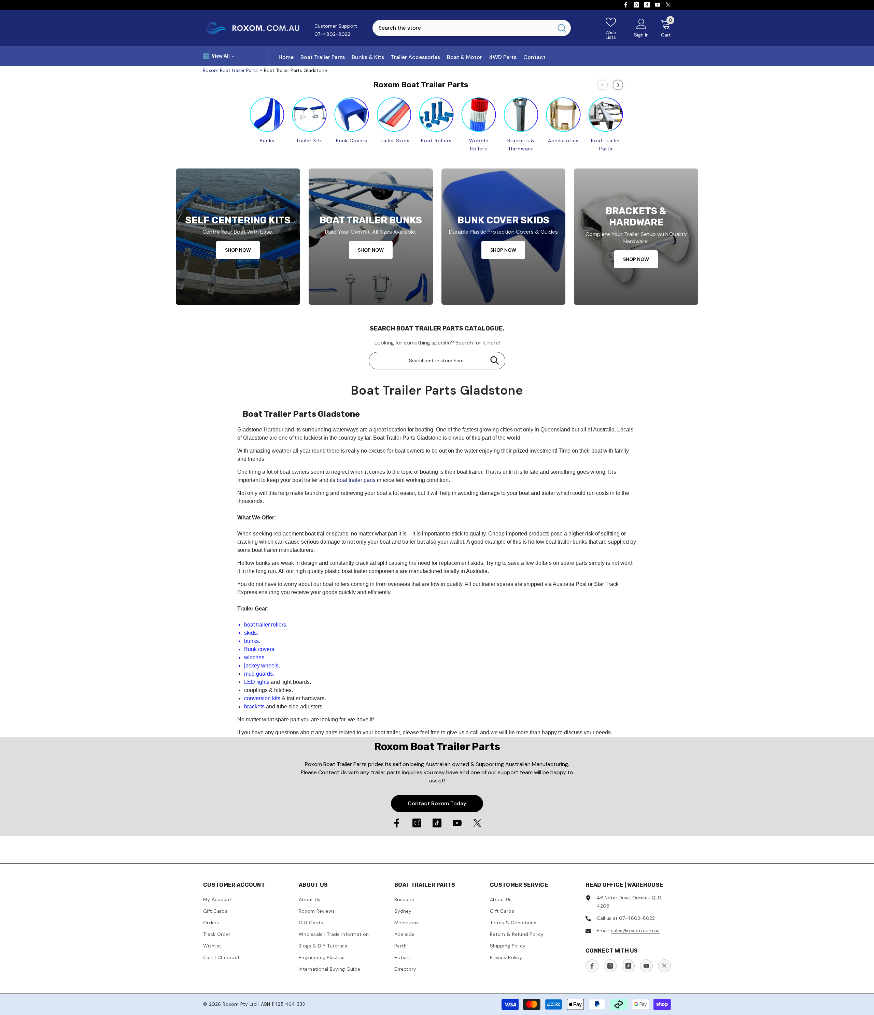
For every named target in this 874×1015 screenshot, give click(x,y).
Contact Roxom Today (437, 803)
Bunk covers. (260, 649)
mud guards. (259, 674)
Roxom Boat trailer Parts (230, 70)
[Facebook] (626, 5)
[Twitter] (668, 5)
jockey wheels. (262, 665)
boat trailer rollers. (265, 625)
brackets (254, 706)
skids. (251, 633)
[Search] (471, 28)
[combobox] (462, 28)
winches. (255, 657)
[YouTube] (657, 5)
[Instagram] (636, 5)
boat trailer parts (356, 480)
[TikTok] (647, 5)
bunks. (252, 641)
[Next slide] (618, 85)
